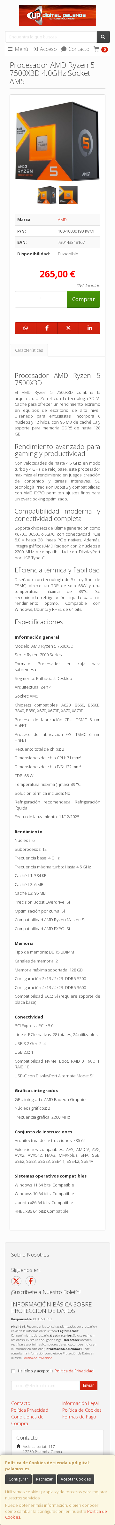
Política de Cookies (82, 1410)
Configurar (18, 1479)
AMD (62, 219)
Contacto (78, 48)
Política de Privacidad (37, 1358)
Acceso (48, 48)
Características (29, 350)
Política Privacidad (29, 1410)
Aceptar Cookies (76, 1479)
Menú (20, 48)
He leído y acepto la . (56, 1370)
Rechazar (44, 1479)
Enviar (88, 1385)
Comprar (83, 299)
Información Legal (80, 1403)
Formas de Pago (79, 1417)
